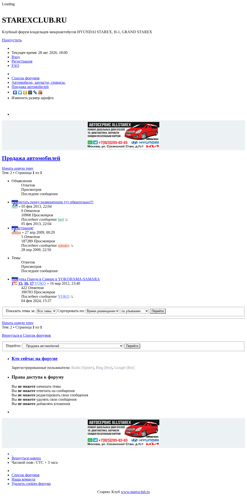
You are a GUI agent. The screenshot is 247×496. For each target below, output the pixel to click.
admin (16, 232)
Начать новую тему (18, 168)
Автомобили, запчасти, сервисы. (39, 82)
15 (20, 283)
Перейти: (13, 346)
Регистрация (22, 61)
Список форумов (26, 78)
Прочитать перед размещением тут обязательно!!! (52, 202)
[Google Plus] (40, 92)
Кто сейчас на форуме (34, 358)
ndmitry (64, 245)
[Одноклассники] (25, 92)
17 (32, 283)
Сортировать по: (71, 311)
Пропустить (12, 40)
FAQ (15, 66)
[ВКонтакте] (15, 92)
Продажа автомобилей (30, 87)
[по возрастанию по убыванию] (143, 311)
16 (26, 283)
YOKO (40, 283)
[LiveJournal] (35, 92)
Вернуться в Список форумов (26, 335)
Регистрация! (23, 228)
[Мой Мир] (30, 92)
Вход (16, 57)
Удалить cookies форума (31, 484)
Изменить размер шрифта (33, 98)
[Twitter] (20, 92)
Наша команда (23, 479)
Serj (15, 206)
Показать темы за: (21, 311)
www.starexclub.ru (135, 492)
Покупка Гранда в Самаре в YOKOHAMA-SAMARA (56, 279)
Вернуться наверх (26, 458)
